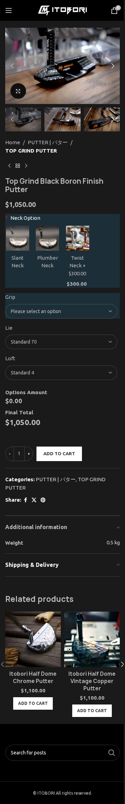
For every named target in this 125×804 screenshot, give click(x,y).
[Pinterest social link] (43, 500)
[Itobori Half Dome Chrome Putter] (33, 639)
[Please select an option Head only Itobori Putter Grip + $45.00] (61, 311)
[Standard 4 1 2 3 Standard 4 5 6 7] (61, 372)
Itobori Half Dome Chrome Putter (33, 677)
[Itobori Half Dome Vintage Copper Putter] (92, 639)
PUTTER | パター (48, 142)
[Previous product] (9, 166)
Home (12, 142)
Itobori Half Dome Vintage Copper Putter (92, 681)
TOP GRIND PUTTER (31, 151)
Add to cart (59, 453)
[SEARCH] (112, 753)
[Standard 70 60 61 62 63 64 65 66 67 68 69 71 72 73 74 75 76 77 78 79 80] (61, 342)
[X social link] (34, 500)
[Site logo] (62, 10)
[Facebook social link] (25, 500)
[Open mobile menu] (9, 10)
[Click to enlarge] (18, 91)
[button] (12, 66)
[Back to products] (18, 166)
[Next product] (26, 166)
